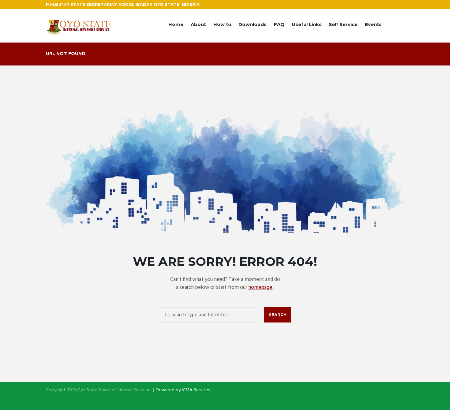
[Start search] (277, 314)
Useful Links (307, 24)
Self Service (343, 24)
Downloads (252, 24)
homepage (260, 287)
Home (175, 24)
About (198, 24)
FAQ (279, 24)
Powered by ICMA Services (183, 390)
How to (222, 24)
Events (373, 24)
